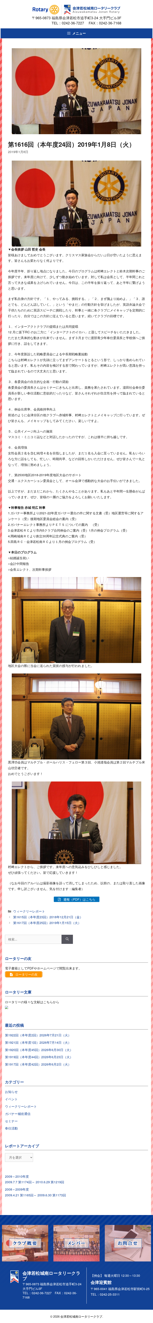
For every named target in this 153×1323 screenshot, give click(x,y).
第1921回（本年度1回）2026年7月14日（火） (38, 1042)
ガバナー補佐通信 (17, 1113)
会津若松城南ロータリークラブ (81, 1316)
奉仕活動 (11, 1128)
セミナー (11, 1121)
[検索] (67, 939)
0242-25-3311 (110, 1294)
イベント (11, 1099)
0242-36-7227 (75, 22)
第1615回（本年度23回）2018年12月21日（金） (48, 917)
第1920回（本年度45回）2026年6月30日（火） (39, 1049)
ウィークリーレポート (29, 911)
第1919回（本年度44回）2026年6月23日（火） (39, 1057)
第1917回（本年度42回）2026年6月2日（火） (38, 1064)
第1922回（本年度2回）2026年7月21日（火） (38, 1035)
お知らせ (11, 1091)
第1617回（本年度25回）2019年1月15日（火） (47, 922)
